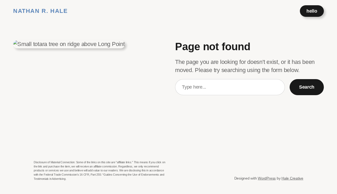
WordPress (267, 178)
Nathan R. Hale (40, 11)
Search (306, 87)
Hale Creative (292, 178)
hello (311, 11)
